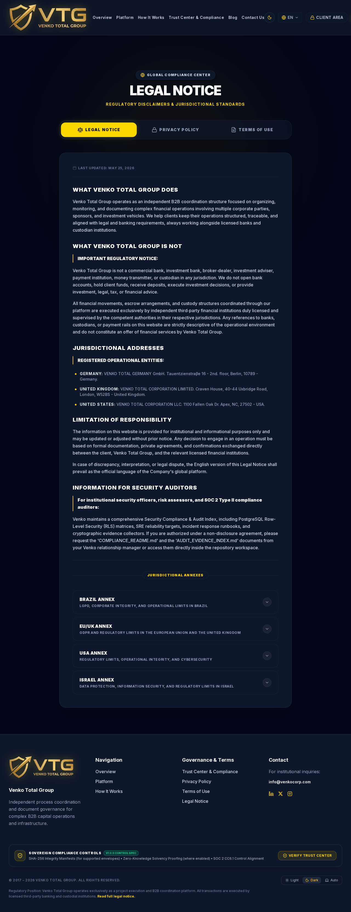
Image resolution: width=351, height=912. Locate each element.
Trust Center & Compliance (196, 17)
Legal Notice (195, 801)
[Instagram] (289, 793)
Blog (232, 17)
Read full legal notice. (116, 896)
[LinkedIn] (271, 793)
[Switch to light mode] (269, 17)
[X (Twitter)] (280, 793)
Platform (125, 17)
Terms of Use (196, 791)
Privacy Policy (196, 781)
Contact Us (253, 17)
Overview (102, 17)
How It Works (151, 17)
